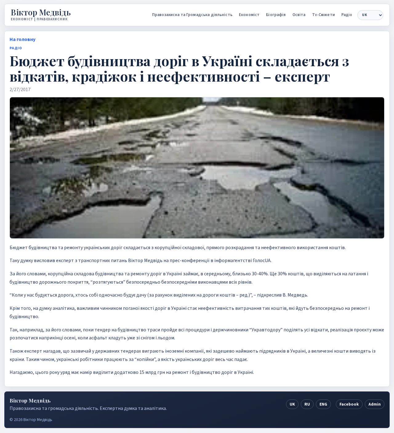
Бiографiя (276, 15)
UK (292, 404)
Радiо (346, 15)
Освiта (299, 15)
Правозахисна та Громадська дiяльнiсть (192, 15)
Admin (374, 404)
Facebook (349, 404)
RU (307, 404)
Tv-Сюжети (323, 15)
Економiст (249, 15)
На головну (22, 39)
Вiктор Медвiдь (41, 12)
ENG (323, 404)
